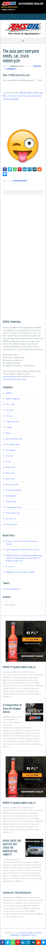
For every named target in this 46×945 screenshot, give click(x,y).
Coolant (9, 427)
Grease (8, 462)
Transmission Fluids (13, 507)
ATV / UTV (10, 404)
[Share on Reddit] (40, 169)
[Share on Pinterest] (20, 169)
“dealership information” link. (14, 379)
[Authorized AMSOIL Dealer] (23, 4)
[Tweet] (10, 169)
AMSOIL (9, 393)
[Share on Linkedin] (25, 169)
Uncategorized (20, 181)
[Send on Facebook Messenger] (5, 174)
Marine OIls (10, 467)
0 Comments (10, 69)
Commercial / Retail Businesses (17, 892)
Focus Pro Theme (26, 933)
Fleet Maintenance (13, 444)
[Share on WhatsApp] (15, 169)
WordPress (25, 935)
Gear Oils (9, 456)
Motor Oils (10, 479)
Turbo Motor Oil (12, 513)
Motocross (10, 473)
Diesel (8, 433)
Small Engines (11, 496)
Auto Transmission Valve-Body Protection (22, 550)
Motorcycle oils (12, 484)
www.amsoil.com (9, 376)
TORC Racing (11, 501)
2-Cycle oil (10, 566)
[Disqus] (23, 227)
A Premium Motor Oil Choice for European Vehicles (12, 708)
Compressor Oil (12, 421)
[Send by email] (30, 169)
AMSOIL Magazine (13, 399)
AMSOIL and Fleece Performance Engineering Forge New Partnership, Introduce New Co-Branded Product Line (24, 558)
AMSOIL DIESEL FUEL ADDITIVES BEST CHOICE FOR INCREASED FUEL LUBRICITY (12, 847)
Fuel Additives (11, 450)
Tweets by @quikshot (11, 589)
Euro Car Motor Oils (14, 439)
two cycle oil (11, 519)
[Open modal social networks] (35, 169)
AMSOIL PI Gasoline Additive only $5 (20, 572)
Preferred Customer (14, 490)
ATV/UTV (10, 410)
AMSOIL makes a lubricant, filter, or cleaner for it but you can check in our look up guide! (23, 95)
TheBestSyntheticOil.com (23, 29)
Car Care (9, 416)
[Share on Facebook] (5, 169)
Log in (33, 935)
